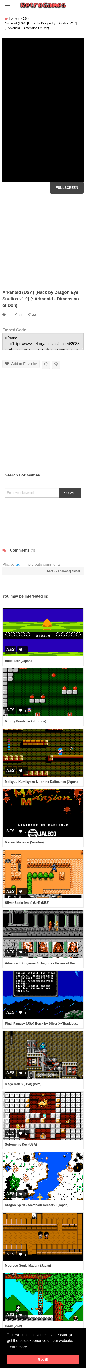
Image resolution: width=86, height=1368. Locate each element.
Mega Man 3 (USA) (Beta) (23, 1084)
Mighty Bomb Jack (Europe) (25, 721)
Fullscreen (67, 188)
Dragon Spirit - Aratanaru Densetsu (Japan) (36, 1205)
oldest (76, 571)
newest (65, 571)
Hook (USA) (13, 1326)
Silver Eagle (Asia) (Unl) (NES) (27, 902)
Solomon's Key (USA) (21, 1144)
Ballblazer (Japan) (18, 661)
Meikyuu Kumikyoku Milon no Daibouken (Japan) (41, 782)
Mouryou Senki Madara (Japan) (28, 1265)
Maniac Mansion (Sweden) (24, 842)
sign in (21, 564)
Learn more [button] (17, 1347)
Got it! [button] (43, 1359)
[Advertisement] (43, 241)
